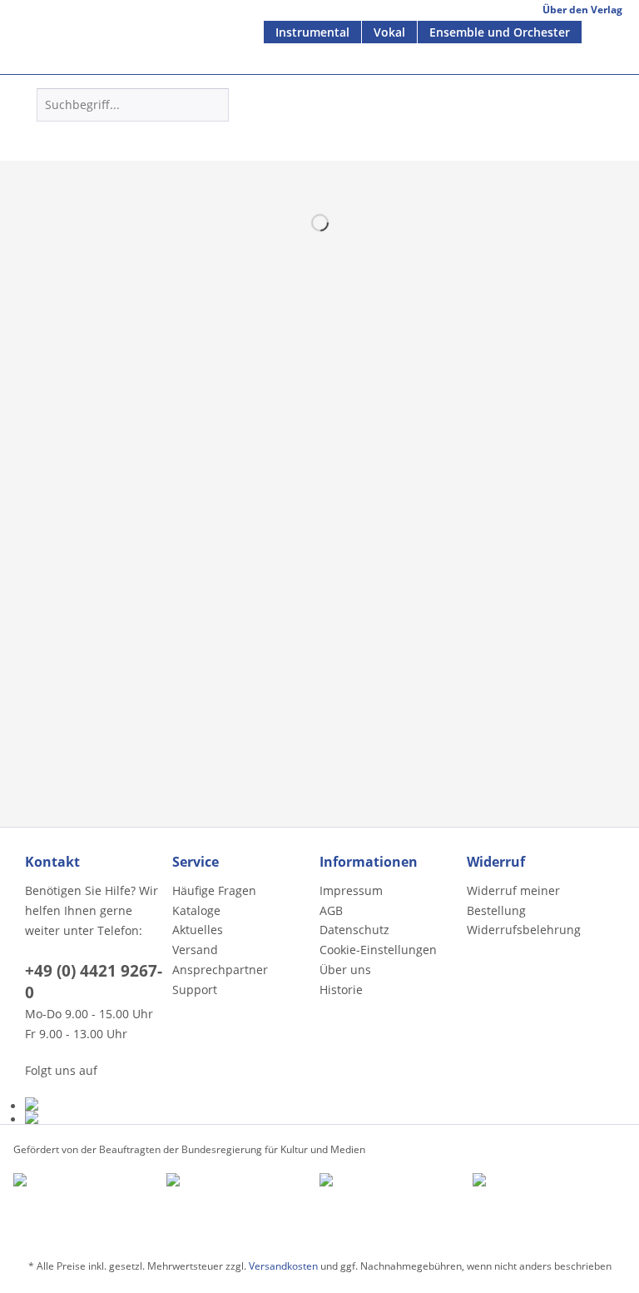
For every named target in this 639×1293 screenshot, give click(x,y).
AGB (331, 910)
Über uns (345, 969)
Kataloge (196, 910)
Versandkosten (283, 1266)
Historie (341, 989)
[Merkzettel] (275, 130)
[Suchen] (213, 105)
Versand (195, 949)
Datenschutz (354, 929)
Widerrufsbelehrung (524, 929)
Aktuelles (197, 929)
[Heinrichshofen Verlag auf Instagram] (94, 1117)
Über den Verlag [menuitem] (582, 9)
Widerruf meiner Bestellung (513, 900)
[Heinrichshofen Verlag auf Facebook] (94, 1104)
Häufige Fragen (214, 890)
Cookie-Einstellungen (378, 949)
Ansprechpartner (220, 969)
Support (194, 989)
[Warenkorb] (357, 130)
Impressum (351, 890)
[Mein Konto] (316, 130)
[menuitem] (313, 32)
